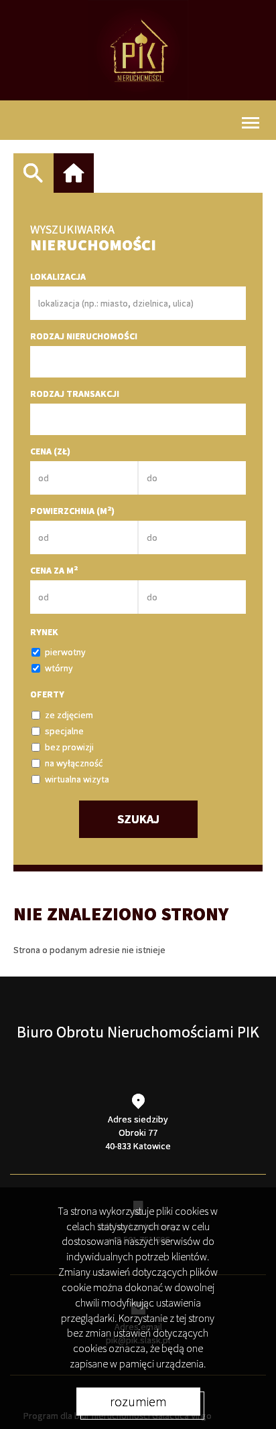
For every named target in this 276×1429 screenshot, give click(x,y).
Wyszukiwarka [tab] (33, 173)
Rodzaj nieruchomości (83, 336)
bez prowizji (69, 747)
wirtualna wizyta (77, 779)
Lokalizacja (58, 276)
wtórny (59, 668)
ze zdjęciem (69, 715)
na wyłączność (73, 763)
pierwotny (65, 652)
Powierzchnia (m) (72, 510)
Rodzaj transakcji (74, 394)
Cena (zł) (50, 451)
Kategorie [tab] (74, 173)
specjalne (64, 731)
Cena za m (54, 570)
